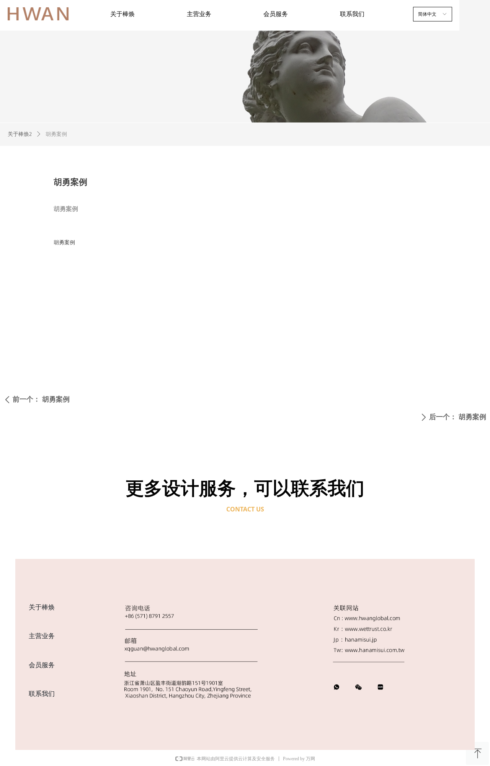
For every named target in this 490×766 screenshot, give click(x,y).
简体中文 (427, 14)
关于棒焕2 (20, 134)
